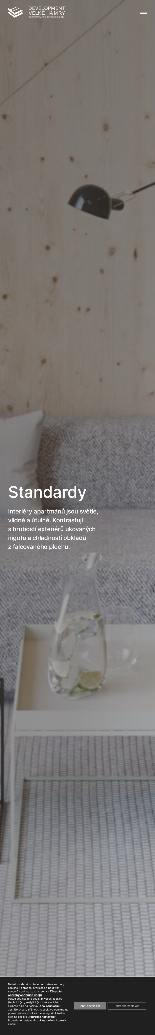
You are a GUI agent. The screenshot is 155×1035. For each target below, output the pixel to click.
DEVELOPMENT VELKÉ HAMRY (36, 12)
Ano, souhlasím (90, 1005)
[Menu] (143, 12)
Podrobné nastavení (127, 1005)
